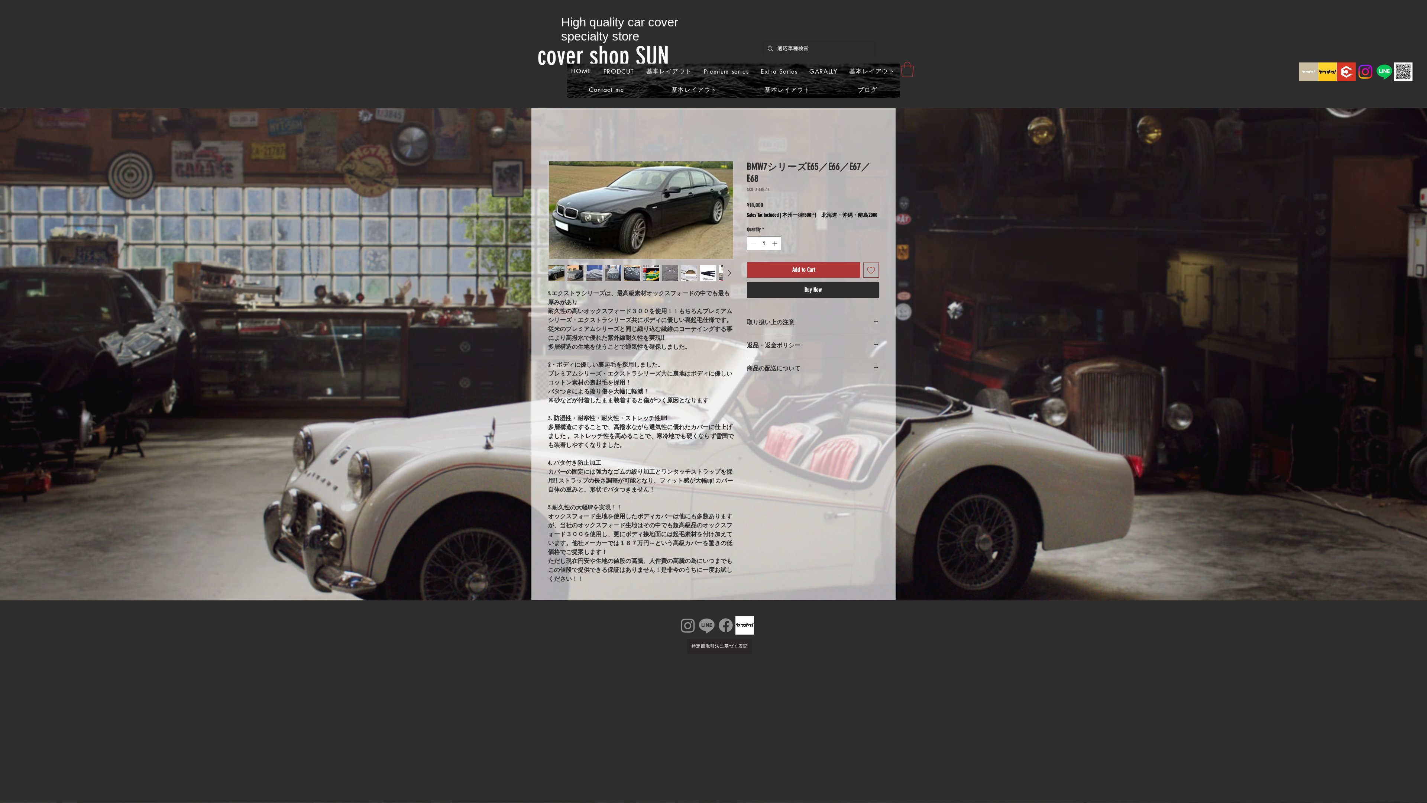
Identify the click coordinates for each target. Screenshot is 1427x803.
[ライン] (707, 625)
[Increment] (775, 243)
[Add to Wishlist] (871, 270)
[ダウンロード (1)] (1346, 71)
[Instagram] (1365, 71)
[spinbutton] (764, 243)
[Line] (1384, 71)
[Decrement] (752, 243)
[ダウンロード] (1308, 71)
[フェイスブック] (725, 625)
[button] (907, 69)
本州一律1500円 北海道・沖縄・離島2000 (829, 215)
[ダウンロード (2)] (1327, 71)
